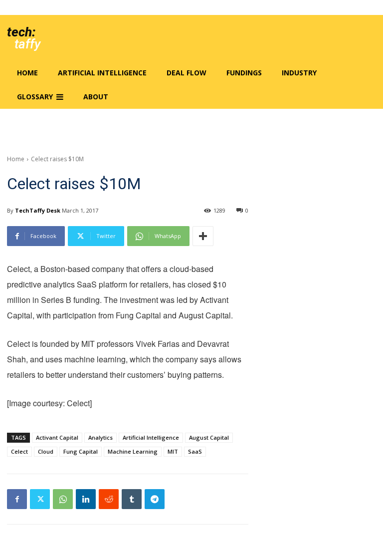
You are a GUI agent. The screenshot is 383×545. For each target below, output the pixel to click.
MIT (173, 451)
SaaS (195, 451)
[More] (202, 236)
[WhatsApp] (63, 499)
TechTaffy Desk (37, 210)
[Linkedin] (86, 499)
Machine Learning (133, 451)
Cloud (45, 451)
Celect (19, 451)
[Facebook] (17, 499)
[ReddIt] (109, 499)
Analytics (100, 437)
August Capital (209, 437)
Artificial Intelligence (151, 437)
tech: (21, 31)
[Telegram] (155, 499)
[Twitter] (40, 499)
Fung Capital (80, 451)
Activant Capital (57, 437)
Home (15, 159)
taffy (27, 43)
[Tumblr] (132, 499)
